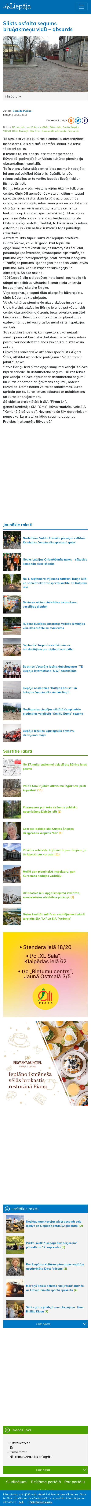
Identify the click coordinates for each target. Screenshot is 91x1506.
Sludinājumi (17, 1481)
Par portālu (74, 1481)
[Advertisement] (45, 473)
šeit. (21, 1501)
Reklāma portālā (46, 1481)
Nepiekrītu (45, 1501)
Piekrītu (34, 1501)
